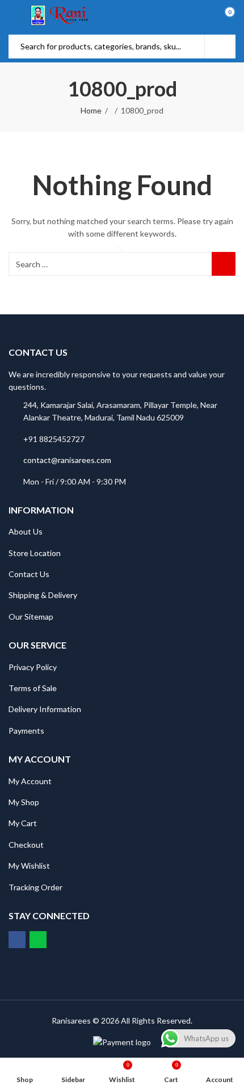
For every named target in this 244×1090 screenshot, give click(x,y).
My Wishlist (29, 865)
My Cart (23, 823)
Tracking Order (35, 887)
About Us (26, 531)
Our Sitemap (31, 616)
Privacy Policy (33, 667)
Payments (26, 730)
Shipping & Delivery (43, 595)
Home (91, 110)
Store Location (35, 553)
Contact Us (29, 574)
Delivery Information (45, 709)
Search (220, 46)
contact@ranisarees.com (67, 460)
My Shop (24, 802)
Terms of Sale (33, 688)
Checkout (26, 844)
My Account (30, 781)
